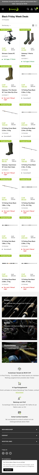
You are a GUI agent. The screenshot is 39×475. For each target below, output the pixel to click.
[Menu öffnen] (3, 9)
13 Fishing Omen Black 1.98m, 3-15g (9, 204)
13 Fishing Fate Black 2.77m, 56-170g (28, 204)
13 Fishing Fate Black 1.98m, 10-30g (28, 280)
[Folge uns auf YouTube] (10, 453)
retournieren (19, 392)
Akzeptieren (8, 469)
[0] (35, 9)
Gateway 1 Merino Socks (27, 54)
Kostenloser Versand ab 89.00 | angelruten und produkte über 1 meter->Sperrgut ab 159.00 (19, 2)
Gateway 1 (24, 58)
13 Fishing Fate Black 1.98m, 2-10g (8, 242)
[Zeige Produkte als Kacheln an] (33, 25)
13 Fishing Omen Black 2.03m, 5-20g (9, 129)
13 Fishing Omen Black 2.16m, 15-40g (28, 166)
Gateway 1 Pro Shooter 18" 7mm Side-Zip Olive (9, 91)
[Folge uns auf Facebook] (3, 453)
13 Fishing (24, 95)
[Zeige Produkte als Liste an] (36, 25)
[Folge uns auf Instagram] (6, 453)
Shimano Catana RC (8, 53)
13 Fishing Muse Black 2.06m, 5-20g (28, 91)
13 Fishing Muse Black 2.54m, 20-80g (28, 129)
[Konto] (32, 9)
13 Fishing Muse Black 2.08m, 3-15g (28, 242)
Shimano (5, 56)
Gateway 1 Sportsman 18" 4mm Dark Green (9, 166)
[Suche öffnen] (28, 9)
